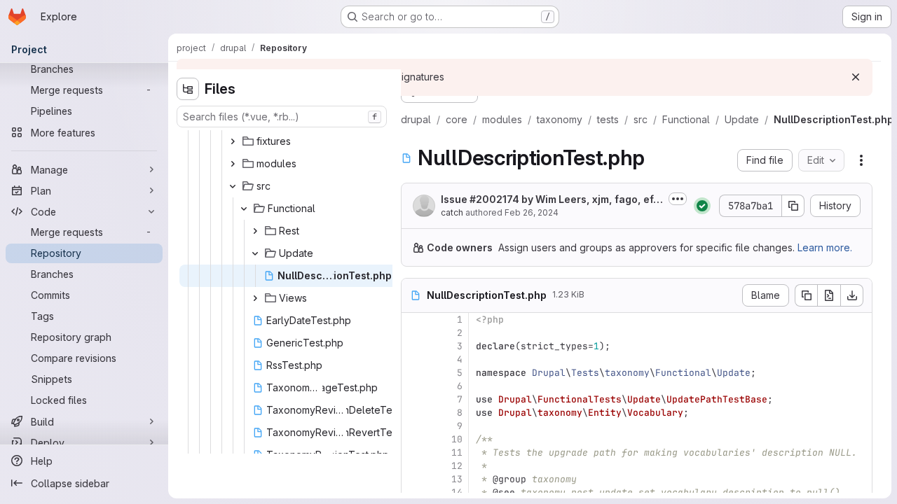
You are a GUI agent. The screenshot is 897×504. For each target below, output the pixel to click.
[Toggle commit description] (678, 198)
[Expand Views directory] (255, 298)
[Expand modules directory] (232, 163)
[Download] (852, 295)
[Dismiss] (855, 77)
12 (457, 466)
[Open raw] (829, 295)
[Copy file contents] (806, 295)
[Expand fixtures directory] (232, 141)
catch (452, 212)
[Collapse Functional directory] (243, 208)
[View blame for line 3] (413, 346)
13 (457, 479)
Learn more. (824, 247)
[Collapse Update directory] (255, 253)
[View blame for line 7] (413, 399)
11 (457, 452)
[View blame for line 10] (413, 439)
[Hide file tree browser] (188, 89)
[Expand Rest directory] (255, 231)
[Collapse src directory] (232, 186)
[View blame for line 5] (413, 372)
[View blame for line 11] (413, 452)
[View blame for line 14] (413, 492)
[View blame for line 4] (413, 359)
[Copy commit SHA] (793, 206)
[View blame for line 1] (413, 319)
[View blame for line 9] (413, 426)
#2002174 (494, 199)
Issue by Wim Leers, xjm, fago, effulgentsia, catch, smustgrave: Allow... (549, 199)
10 (457, 439)
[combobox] (282, 116)
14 (457, 492)
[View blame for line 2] (413, 333)
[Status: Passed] (702, 205)
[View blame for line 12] (413, 465)
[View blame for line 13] (413, 479)
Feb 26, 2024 (532, 212)
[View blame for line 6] (413, 386)
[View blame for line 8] (413, 412)
